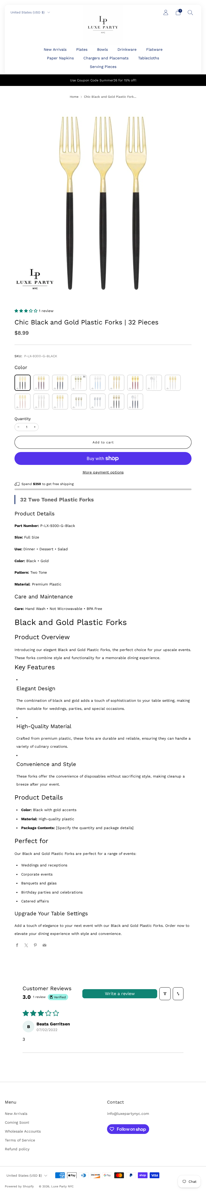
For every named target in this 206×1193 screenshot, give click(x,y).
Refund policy (17, 1149)
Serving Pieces (103, 66)
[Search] (190, 12)
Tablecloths (148, 58)
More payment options (103, 472)
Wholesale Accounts (23, 1131)
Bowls (102, 49)
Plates (81, 49)
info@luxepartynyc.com (128, 1113)
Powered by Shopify (19, 1186)
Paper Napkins (60, 58)
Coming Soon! (17, 1122)
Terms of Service (20, 1140)
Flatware (154, 49)
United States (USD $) (28, 12)
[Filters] (165, 993)
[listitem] (103, 80)
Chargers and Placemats (105, 58)
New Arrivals (55, 49)
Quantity (22, 418)
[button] (26, 311)
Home (74, 97)
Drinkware (127, 49)
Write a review (120, 993)
